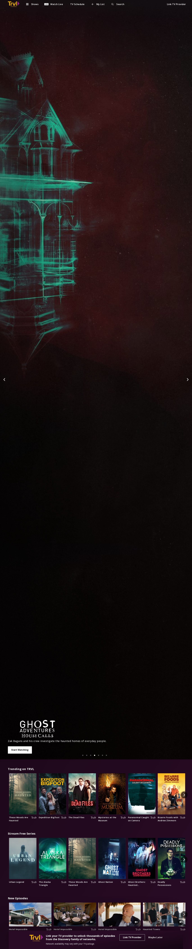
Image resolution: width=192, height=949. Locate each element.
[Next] (187, 379)
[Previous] (4, 379)
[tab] (82, 755)
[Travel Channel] (15, 4)
